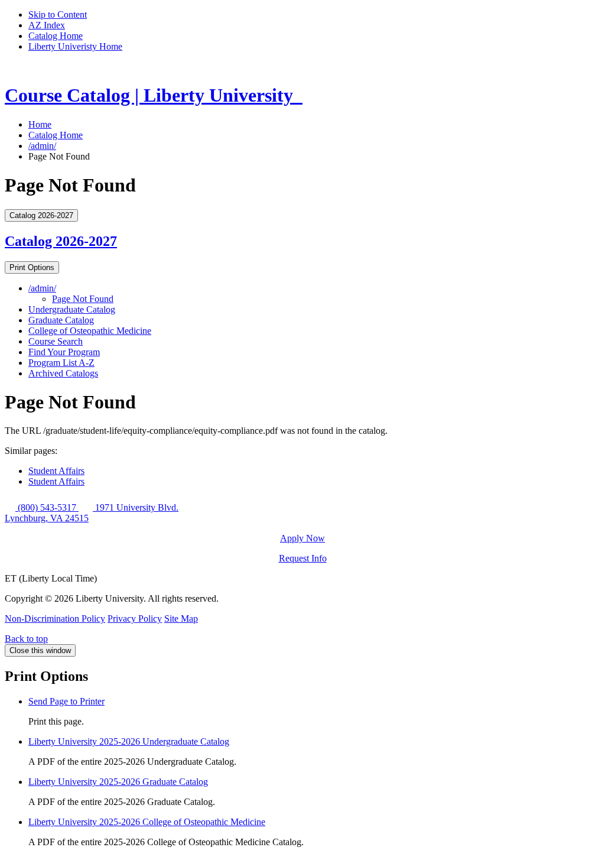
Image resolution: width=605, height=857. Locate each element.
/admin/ (42, 146)
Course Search (55, 341)
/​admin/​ (42, 288)
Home (39, 124)
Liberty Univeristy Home (75, 46)
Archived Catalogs (63, 373)
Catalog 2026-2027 (61, 241)
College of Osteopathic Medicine (89, 331)
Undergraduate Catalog (71, 309)
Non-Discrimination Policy (55, 618)
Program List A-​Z (61, 363)
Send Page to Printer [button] (66, 701)
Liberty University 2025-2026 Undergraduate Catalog (128, 741)
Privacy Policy (135, 618)
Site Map (181, 618)
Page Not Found (82, 299)
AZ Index (46, 25)
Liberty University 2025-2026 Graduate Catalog (118, 782)
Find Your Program (64, 352)
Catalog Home (55, 36)
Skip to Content (57, 14)
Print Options (31, 267)
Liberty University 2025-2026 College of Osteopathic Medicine (146, 822)
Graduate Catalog (61, 320)
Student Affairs (56, 471)
